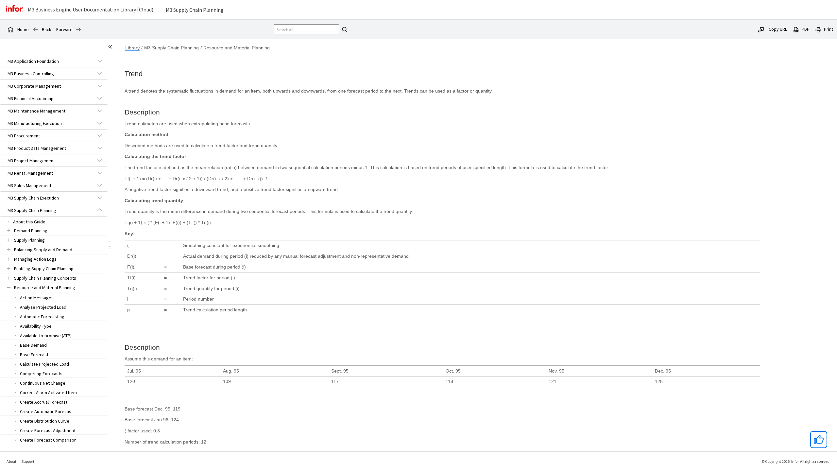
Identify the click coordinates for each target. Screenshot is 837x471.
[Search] (344, 29)
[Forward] (78, 29)
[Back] (36, 29)
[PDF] (796, 29)
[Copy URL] (761, 29)
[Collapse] (99, 210)
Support (28, 461)
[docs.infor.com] (10, 29)
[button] (46, 61)
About (11, 461)
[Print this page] (818, 29)
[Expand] (99, 60)
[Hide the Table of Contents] (111, 48)
